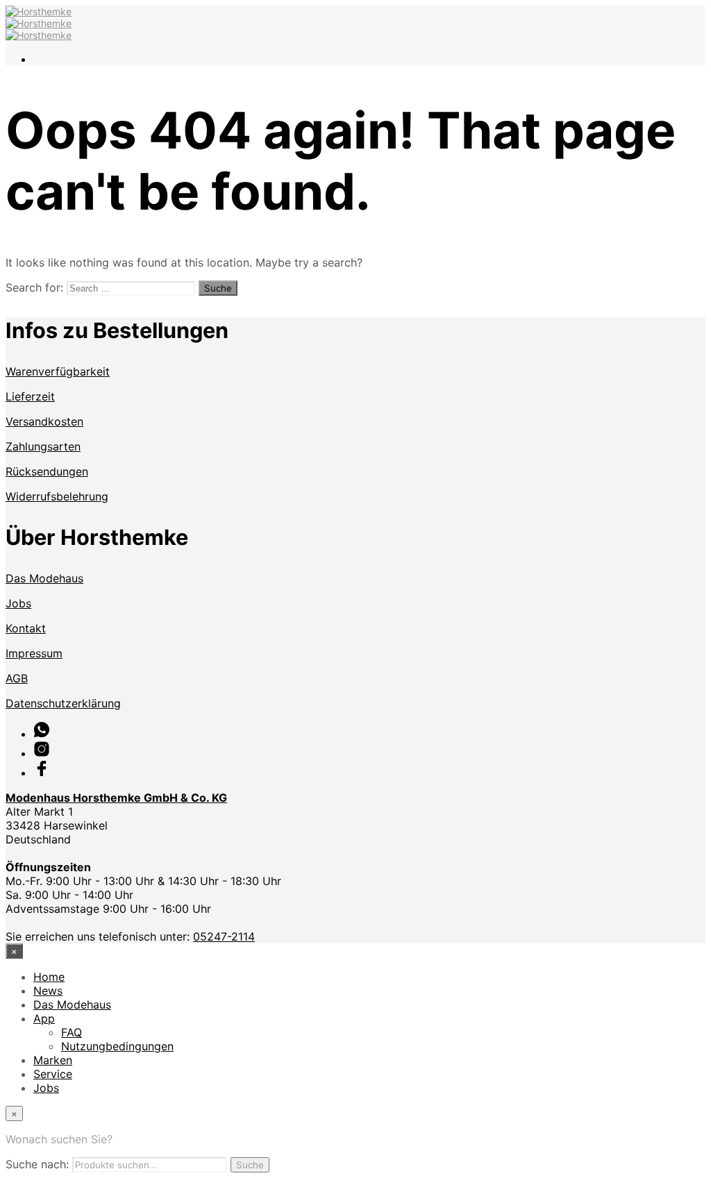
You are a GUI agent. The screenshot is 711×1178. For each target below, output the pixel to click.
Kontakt (26, 628)
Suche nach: (37, 1164)
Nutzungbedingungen (117, 1046)
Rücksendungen (47, 471)
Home (49, 977)
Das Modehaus (44, 578)
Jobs (18, 603)
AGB (17, 678)
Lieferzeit (30, 396)
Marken (52, 1060)
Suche (250, 1164)
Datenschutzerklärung (63, 703)
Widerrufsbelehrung (57, 496)
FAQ (71, 1032)
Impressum (34, 653)
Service (52, 1074)
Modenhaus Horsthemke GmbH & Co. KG (116, 798)
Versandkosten (44, 421)
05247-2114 (224, 936)
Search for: (34, 287)
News (47, 991)
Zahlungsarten (43, 446)
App (44, 1018)
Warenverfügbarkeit (58, 371)
